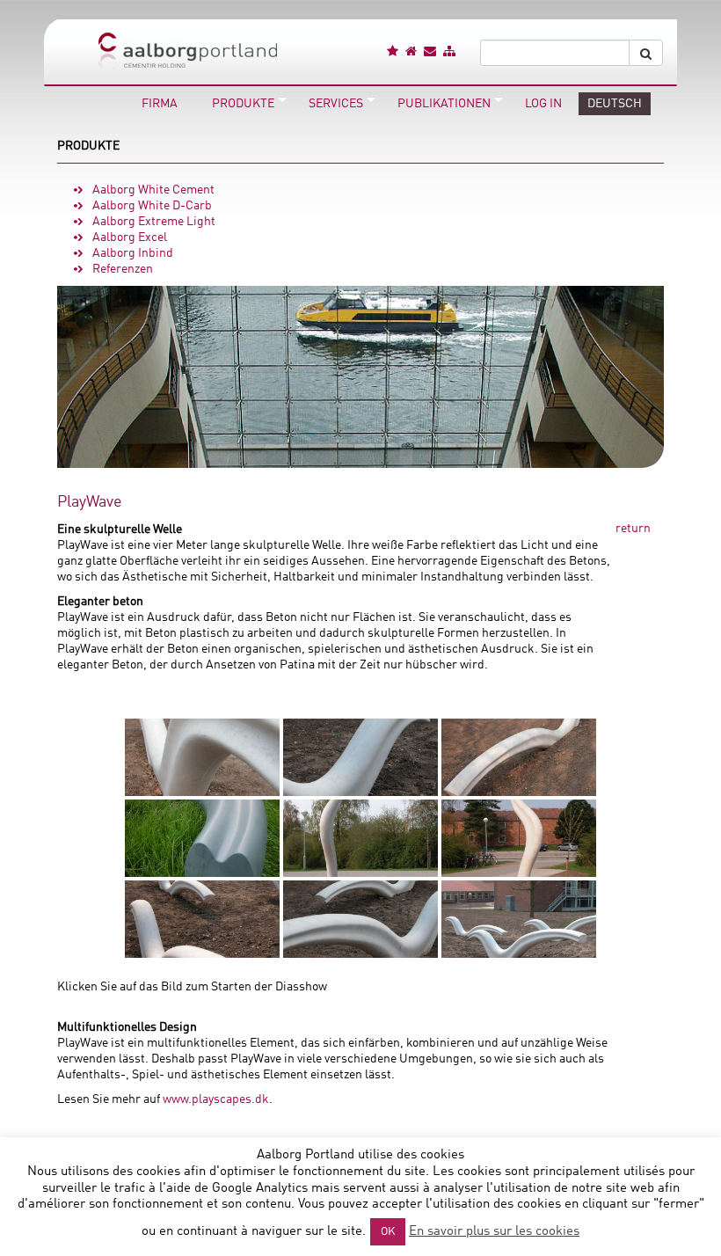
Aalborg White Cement (153, 190)
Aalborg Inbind (132, 253)
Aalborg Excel (129, 237)
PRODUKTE (88, 146)
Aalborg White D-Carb (152, 206)
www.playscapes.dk (216, 1099)
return (633, 528)
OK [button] (388, 1232)
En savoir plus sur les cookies (494, 1231)
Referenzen (122, 269)
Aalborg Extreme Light (153, 221)
